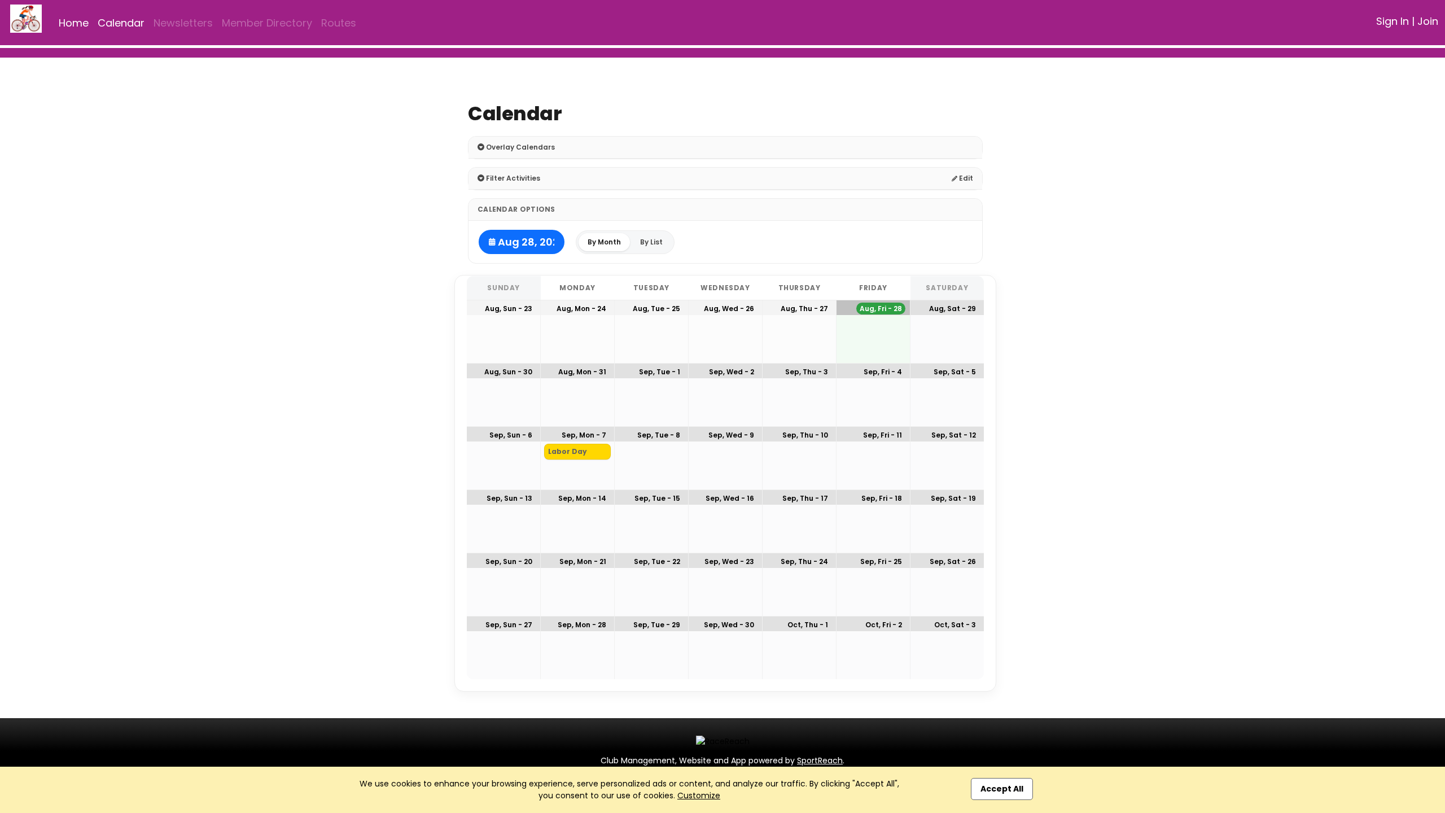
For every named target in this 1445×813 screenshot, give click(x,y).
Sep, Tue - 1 (659, 372)
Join (1427, 21)
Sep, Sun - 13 (509, 498)
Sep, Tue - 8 (658, 435)
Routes (338, 23)
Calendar (121, 23)
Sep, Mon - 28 (582, 625)
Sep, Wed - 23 (729, 561)
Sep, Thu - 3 (806, 372)
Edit (965, 178)
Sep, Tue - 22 (657, 561)
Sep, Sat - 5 (955, 372)
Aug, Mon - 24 (581, 308)
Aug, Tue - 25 (656, 308)
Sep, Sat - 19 (953, 498)
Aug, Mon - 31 (582, 372)
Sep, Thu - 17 (805, 498)
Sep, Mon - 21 (582, 561)
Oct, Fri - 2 (883, 625)
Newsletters (183, 23)
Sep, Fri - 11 (882, 435)
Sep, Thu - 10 (805, 435)
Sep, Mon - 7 (584, 435)
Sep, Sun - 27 (508, 625)
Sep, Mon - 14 (582, 498)
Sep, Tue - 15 (657, 498)
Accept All (1001, 788)
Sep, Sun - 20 (508, 561)
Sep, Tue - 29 (656, 625)
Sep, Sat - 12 (953, 435)
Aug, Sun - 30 (508, 372)
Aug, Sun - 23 (508, 308)
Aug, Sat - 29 (952, 308)
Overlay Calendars (519, 147)
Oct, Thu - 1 (807, 625)
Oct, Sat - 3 (955, 625)
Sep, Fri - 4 (883, 372)
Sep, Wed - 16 (730, 498)
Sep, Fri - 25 (881, 561)
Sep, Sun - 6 (510, 435)
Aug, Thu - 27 (804, 308)
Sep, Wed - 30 (729, 625)
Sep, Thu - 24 (804, 561)
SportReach (820, 760)
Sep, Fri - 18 (881, 498)
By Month (604, 242)
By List (651, 242)
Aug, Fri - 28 (881, 308)
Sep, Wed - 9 (731, 435)
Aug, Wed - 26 (729, 308)
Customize (698, 795)
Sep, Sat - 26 (953, 561)
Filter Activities (512, 178)
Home (74, 23)
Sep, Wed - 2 (731, 372)
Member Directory (267, 23)
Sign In (1392, 21)
